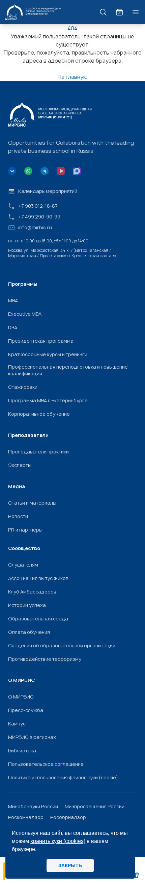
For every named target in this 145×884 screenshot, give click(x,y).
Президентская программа (41, 341)
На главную (73, 76)
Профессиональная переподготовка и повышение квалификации (68, 370)
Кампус (17, 723)
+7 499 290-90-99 (39, 216)
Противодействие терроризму (44, 659)
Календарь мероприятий (47, 191)
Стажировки (22, 387)
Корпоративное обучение (39, 414)
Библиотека (22, 750)
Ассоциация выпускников (38, 578)
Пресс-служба (25, 710)
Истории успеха (27, 605)
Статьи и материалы (32, 503)
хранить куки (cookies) (57, 841)
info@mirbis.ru (35, 227)
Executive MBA (24, 314)
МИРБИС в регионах (32, 737)
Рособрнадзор (68, 817)
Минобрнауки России (33, 806)
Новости (18, 516)
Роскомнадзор (26, 817)
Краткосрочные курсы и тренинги (47, 354)
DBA (12, 327)
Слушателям (23, 565)
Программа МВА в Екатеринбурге (48, 400)
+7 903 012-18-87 (38, 206)
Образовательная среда (38, 618)
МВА (13, 300)
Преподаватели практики (38, 451)
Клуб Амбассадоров (32, 591)
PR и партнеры (25, 529)
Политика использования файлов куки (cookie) (63, 777)
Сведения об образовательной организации (61, 645)
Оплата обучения (29, 632)
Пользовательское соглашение (46, 764)
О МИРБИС (21, 696)
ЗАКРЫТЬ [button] (70, 865)
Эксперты (19, 465)
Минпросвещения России (94, 806)
